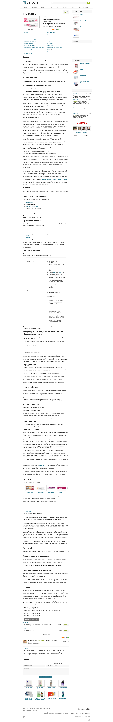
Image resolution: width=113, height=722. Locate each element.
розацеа (27, 237)
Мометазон (51, 492)
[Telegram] (54, 29)
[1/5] (41, 16)
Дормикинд (76, 93)
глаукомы (41, 465)
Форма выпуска (28, 34)
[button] (67, 488)
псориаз (65, 179)
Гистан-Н (61, 492)
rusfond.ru (82, 124)
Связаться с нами (27, 713)
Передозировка (28, 51)
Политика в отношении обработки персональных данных (36, 708)
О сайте (25, 712)
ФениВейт (30, 492)
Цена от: (66, 12)
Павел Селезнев (41, 640)
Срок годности (50, 37)
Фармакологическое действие (31, 37)
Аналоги (49, 41)
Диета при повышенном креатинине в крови (79, 106)
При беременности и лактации (54, 47)
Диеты (42, 7)
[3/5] (43, 16)
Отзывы (49, 49)
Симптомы (34, 7)
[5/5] (45, 16)
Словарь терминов (83, 7)
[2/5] (42, 16)
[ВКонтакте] (51, 29)
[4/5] (44, 16)
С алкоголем (50, 45)
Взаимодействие (28, 53)
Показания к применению (30, 41)
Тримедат (75, 99)
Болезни (26, 7)
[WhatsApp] (58, 29)
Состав (26, 32)
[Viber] (56, 29)
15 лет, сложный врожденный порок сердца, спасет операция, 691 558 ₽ (81, 134)
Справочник (72, 7)
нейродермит (57, 179)
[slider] (66, 663)
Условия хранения (51, 34)
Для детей (49, 43)
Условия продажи (51, 32)
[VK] (24, 717)
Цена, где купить (51, 51)
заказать (66, 624)
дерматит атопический (31, 206)
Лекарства (50, 7)
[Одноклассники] (53, 29)
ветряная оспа (56, 234)
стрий (59, 272)
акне (54, 272)
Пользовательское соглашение (30, 710)
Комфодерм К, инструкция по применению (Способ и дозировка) (34, 48)
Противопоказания (28, 43)
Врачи (58, 7)
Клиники (65, 7)
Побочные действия (29, 45)
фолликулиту (52, 293)
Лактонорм (75, 113)
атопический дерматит (48, 179)
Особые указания (51, 39)
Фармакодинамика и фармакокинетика (33, 39)
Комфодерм (41, 492)
